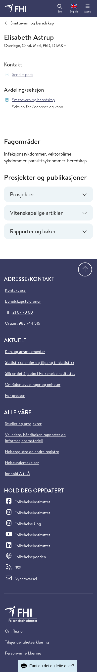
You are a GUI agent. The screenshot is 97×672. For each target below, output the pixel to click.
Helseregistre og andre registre (32, 451)
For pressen (15, 395)
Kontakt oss (15, 290)
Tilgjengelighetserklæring (27, 642)
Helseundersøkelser (22, 462)
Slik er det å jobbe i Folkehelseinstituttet (40, 373)
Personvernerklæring (23, 653)
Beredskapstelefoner (23, 301)
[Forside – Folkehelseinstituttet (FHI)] (15, 8)
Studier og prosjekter (23, 423)
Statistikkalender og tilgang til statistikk (39, 362)
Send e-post (22, 74)
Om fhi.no (14, 631)
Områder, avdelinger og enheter (32, 384)
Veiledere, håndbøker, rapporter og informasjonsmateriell (35, 437)
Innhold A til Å (17, 473)
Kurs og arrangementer (25, 351)
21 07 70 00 (22, 312)
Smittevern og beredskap (33, 100)
